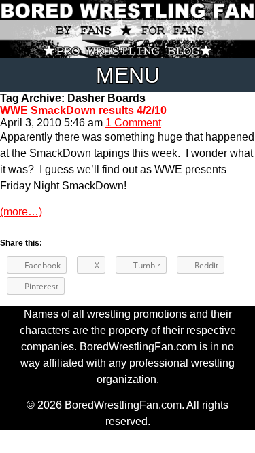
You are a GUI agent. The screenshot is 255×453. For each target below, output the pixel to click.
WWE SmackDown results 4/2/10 (83, 110)
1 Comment (133, 122)
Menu (128, 75)
